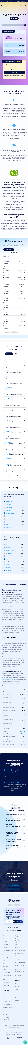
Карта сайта (18, 992)
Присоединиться (17, 921)
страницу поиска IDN (10, 679)
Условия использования (14, 1029)
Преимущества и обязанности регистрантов (14, 1034)
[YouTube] (17, 927)
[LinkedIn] (12, 927)
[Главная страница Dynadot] (2, 6)
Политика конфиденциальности (14, 1027)
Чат (14, 889)
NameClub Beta (19, 975)
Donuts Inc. (22, 731)
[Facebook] (8, 927)
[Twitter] (14, 927)
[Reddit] (19, 927)
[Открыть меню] (25, 6)
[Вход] (17, 6)
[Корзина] (21, 6)
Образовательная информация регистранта (14, 1032)
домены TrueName (14, 641)
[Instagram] (10, 927)
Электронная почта (15, 885)
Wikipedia (23, 733)
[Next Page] (16, 478)
